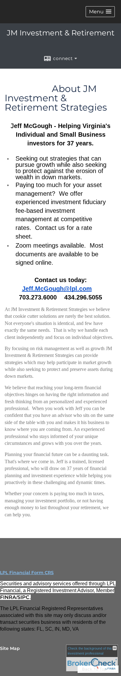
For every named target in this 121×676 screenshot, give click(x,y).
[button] (100, 11)
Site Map (10, 648)
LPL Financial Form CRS (27, 572)
